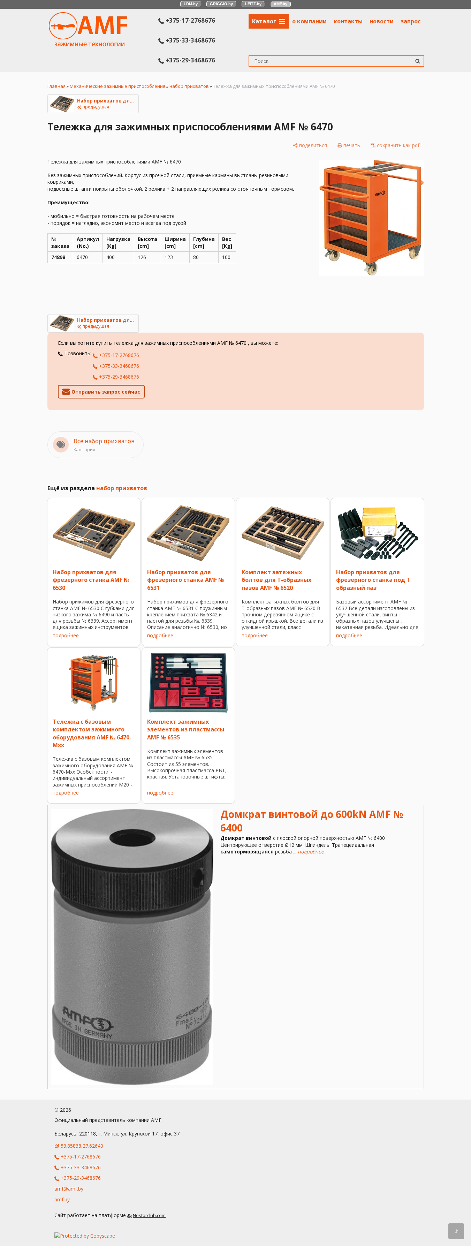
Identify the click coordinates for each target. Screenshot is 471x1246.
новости (382, 21)
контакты (348, 21)
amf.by (62, 1199)
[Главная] (88, 44)
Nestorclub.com (149, 1215)
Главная (56, 86)
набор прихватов (189, 86)
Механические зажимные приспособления (117, 86)
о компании (309, 21)
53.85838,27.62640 (82, 1145)
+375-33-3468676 (189, 40)
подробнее (66, 635)
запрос (410, 21)
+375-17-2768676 (189, 20)
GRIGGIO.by (221, 4)
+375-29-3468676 (189, 60)
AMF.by (280, 4)
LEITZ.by (253, 4)
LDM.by (191, 4)
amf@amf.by (68, 1188)
